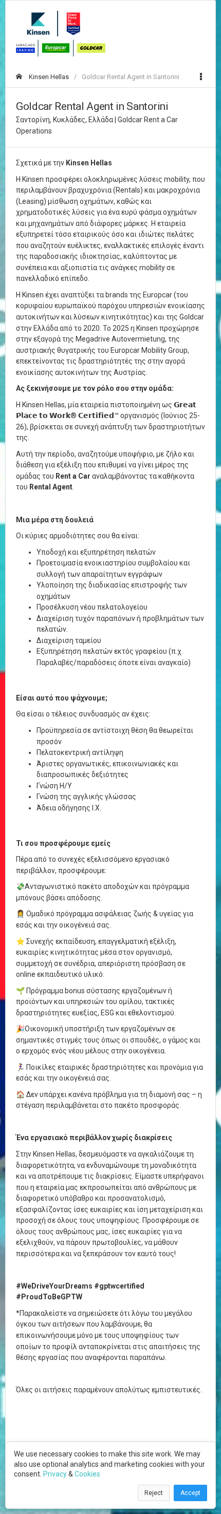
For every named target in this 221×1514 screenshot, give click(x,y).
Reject (153, 1493)
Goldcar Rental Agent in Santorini (130, 77)
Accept (190, 1493)
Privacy (55, 1474)
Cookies (87, 1474)
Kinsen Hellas (48, 77)
